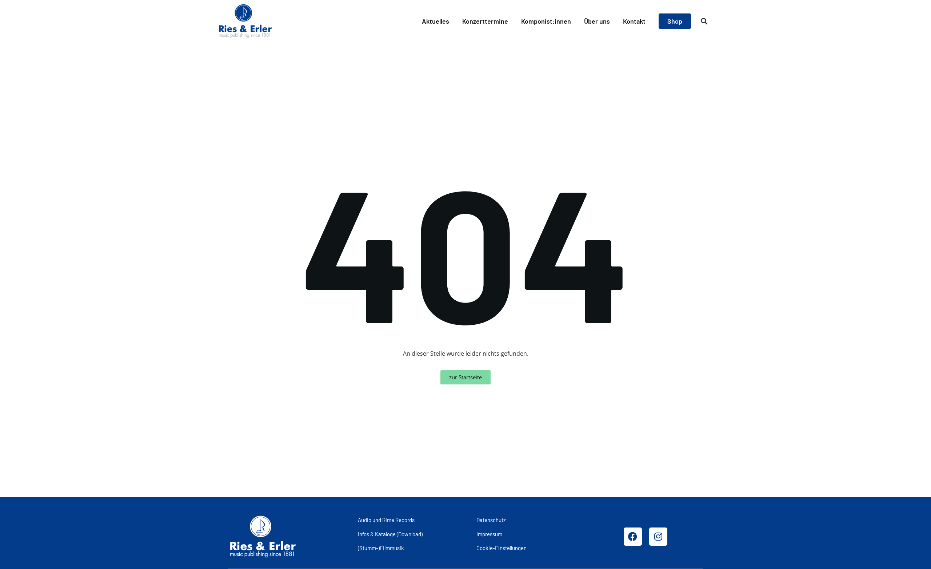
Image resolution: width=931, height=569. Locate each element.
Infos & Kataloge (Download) (390, 534)
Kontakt (634, 21)
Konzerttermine (485, 21)
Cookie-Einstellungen (501, 548)
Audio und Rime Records (386, 520)
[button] (704, 21)
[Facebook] (633, 536)
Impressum (489, 534)
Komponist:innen (546, 21)
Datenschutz (491, 520)
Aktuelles (435, 21)
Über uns (597, 21)
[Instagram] (658, 536)
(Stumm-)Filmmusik (381, 548)
